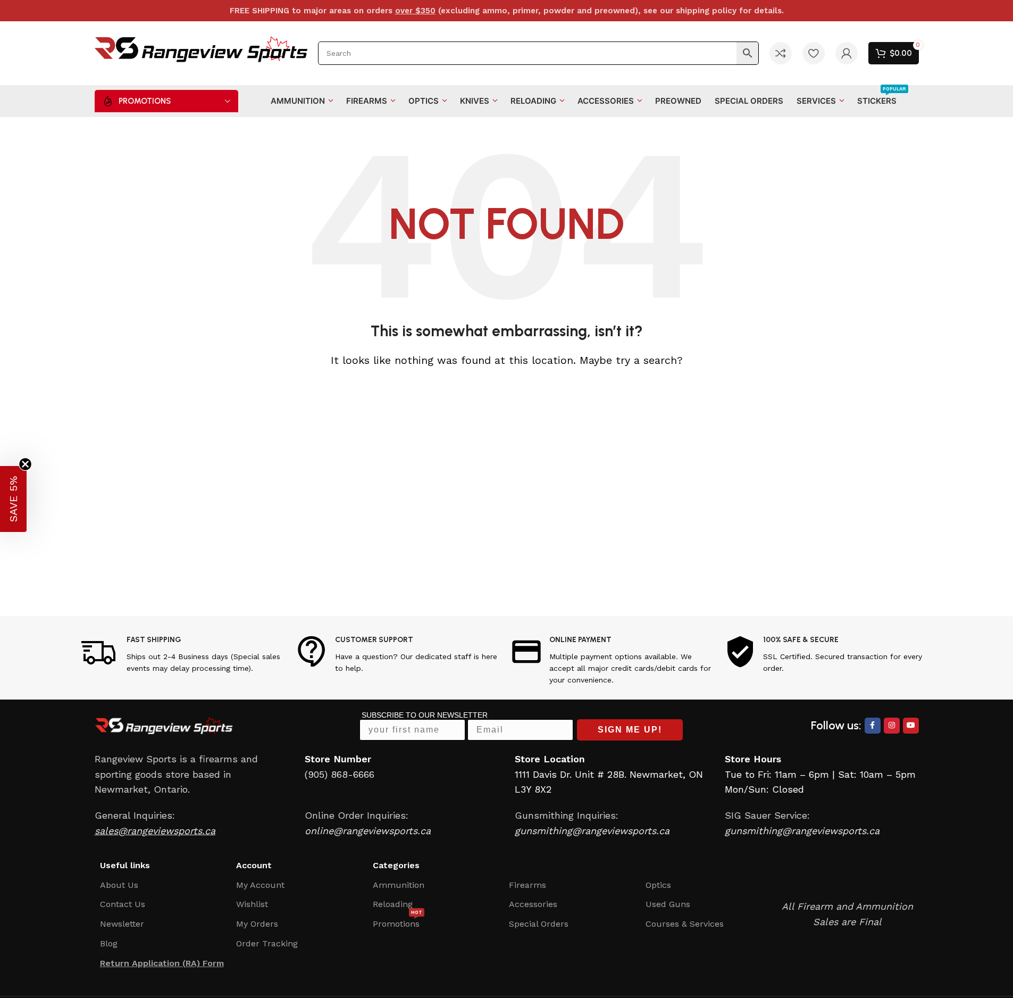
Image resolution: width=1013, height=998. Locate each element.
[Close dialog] (694, 403)
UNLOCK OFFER (575, 554)
